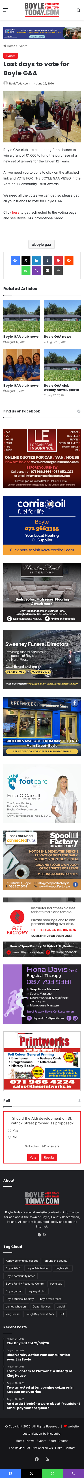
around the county (56, 1260)
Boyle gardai (14, 1291)
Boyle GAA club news (21, 336)
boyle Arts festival (38, 1268)
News (30, 1441)
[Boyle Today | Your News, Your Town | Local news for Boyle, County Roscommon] (42, 10)
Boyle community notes (20, 1276)
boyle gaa (42, 244)
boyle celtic (63, 1268)
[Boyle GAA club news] (21, 316)
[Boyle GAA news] (62, 316)
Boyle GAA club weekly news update (61, 387)
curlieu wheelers (16, 1306)
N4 (62, 1314)
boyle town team (50, 1299)
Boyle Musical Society (20, 1299)
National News (42, 1448)
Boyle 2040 (13, 1268)
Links (58, 1448)
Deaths (63, 1441)
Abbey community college (22, 1260)
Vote (33, 1157)
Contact (70, 1448)
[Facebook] (15, 260)
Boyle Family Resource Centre (25, 1283)
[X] (26, 260)
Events (22, 46)
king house (12, 1314)
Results (49, 1157)
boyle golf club (37, 1291)
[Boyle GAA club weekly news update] (62, 365)
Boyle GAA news (57, 336)
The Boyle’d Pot (19, 1448)
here (15, 212)
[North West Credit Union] (42, 31)
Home (10, 46)
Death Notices (42, 1306)
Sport (52, 1441)
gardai (61, 1306)
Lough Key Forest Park (40, 1314)
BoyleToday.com (19, 83)
